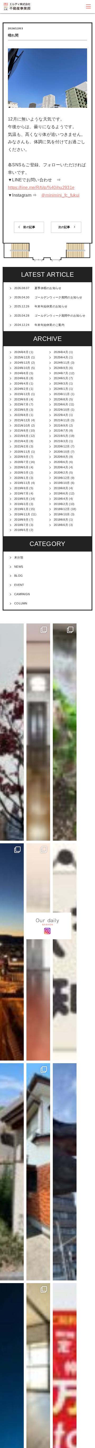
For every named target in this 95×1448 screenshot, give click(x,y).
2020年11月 (22, 451)
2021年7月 (61, 430)
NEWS (18, 566)
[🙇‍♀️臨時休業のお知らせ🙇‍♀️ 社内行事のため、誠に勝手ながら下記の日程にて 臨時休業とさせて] (65, 952)
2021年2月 (21, 446)
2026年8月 (21, 352)
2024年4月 (21, 383)
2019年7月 (21, 493)
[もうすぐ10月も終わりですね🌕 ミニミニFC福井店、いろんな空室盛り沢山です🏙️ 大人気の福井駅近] (38, 952)
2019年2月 (61, 504)
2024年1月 (61, 388)
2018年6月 (61, 524)
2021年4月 (21, 441)
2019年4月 (61, 498)
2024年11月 (62, 362)
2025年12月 (22, 357)
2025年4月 (61, 357)
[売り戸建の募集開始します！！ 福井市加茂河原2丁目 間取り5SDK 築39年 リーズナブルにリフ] (38, 1171)
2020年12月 (62, 446)
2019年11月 (22, 482)
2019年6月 (61, 493)
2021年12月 (22, 420)
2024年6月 (21, 378)
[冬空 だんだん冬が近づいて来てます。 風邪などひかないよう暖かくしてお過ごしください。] (12, 732)
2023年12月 (22, 394)
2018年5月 (21, 529)
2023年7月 (21, 404)
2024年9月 (61, 367)
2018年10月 (62, 514)
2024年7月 (61, 373)
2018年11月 (22, 514)
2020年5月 (21, 467)
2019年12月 (62, 477)
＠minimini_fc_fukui (60, 195)
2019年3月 (21, 504)
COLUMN (20, 603)
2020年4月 (61, 467)
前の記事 (29, 227)
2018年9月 (21, 519)
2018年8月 (61, 519)
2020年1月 (21, 477)
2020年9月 (21, 456)
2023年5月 (21, 409)
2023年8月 (61, 399)
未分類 (18, 557)
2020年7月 (21, 462)
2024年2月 (21, 388)
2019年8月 (61, 488)
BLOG (18, 575)
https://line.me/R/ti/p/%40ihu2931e (41, 187)
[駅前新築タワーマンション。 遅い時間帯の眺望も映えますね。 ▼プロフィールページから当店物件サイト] (12, 952)
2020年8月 (61, 456)
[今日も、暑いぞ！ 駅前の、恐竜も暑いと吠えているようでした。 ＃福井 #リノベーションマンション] (65, 1171)
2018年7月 (21, 524)
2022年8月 (21, 415)
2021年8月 (21, 430)
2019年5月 (21, 498)
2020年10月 (62, 451)
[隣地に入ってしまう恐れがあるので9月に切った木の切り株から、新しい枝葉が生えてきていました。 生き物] (65, 732)
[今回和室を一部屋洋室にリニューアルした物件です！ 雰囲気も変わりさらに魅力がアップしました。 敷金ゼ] (38, 732)
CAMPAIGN (22, 594)
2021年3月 (61, 441)
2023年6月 (61, 404)
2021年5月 (61, 435)
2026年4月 (61, 352)
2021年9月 (61, 425)
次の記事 (64, 227)
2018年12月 (62, 509)
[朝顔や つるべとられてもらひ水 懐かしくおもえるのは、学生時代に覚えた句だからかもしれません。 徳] (12, 1171)
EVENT (19, 584)
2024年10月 (22, 367)
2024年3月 (61, 383)
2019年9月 (21, 488)
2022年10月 (62, 409)
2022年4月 (61, 415)
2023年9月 (21, 399)
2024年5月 (61, 378)
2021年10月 (22, 425)
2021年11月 (62, 420)
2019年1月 (21, 509)
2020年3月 (21, 472)
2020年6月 (61, 462)
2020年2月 (61, 472)
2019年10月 (62, 482)
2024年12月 (22, 362)
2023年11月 (62, 394)
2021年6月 (21, 435)
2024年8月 (21, 373)
